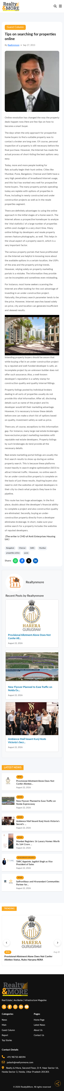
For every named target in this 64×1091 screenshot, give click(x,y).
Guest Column (8, 1030)
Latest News (39, 1025)
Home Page (39, 1020)
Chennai (22, 548)
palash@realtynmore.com (19, 1062)
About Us (38, 1030)
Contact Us (39, 1035)
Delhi (32, 548)
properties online (12, 553)
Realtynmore (13, 45)
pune (26, 553)
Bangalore (10, 548)
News (4, 1020)
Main (4, 1025)
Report (5, 1035)
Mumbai (42, 548)
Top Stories (7, 1040)
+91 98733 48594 (15, 1057)
